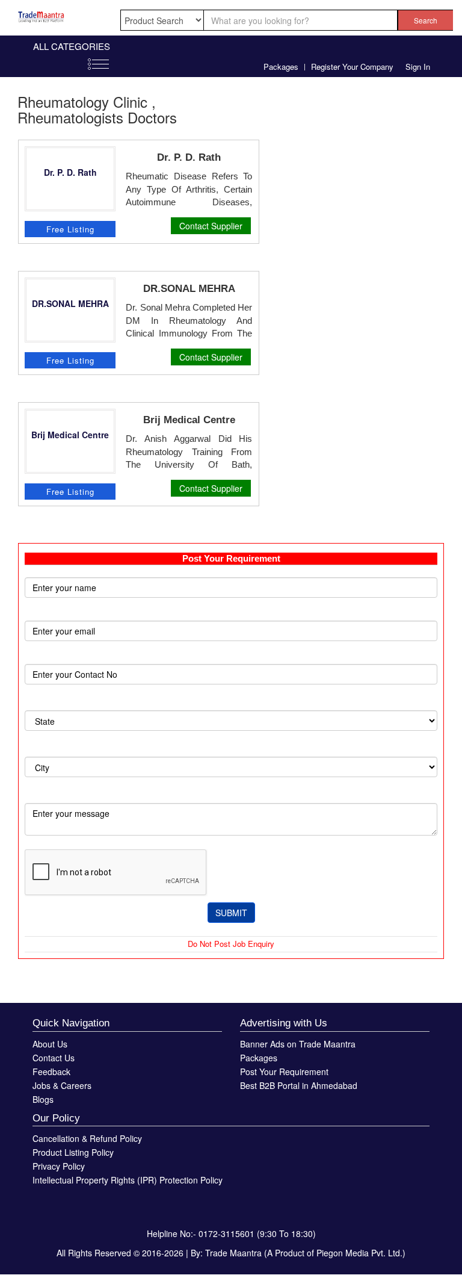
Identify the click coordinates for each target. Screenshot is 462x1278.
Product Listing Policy (73, 1152)
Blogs (43, 1099)
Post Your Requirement (284, 1072)
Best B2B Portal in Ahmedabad (298, 1085)
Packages (280, 66)
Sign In (417, 66)
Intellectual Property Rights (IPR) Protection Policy (127, 1180)
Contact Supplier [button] (210, 226)
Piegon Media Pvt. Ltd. (359, 1253)
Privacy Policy (58, 1166)
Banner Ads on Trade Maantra (298, 1044)
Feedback (51, 1072)
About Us (49, 1044)
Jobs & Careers (61, 1085)
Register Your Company (352, 66)
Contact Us (53, 1058)
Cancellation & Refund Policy (87, 1138)
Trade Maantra (233, 1253)
